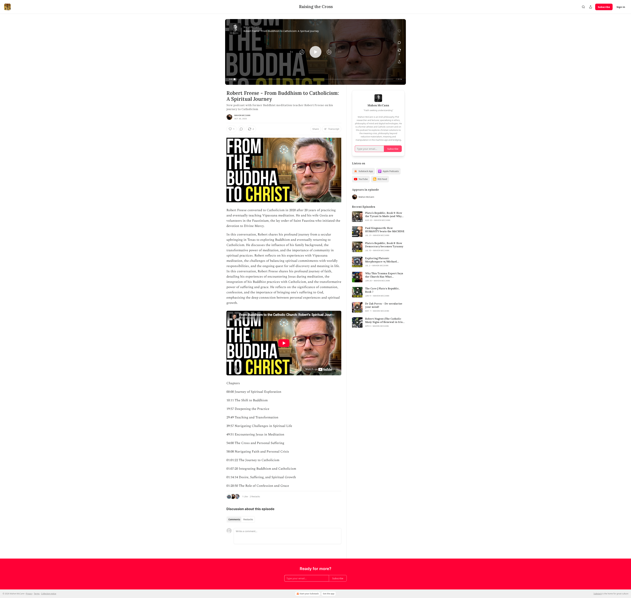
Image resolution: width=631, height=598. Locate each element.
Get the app (328, 593)
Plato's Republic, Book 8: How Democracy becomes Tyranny (384, 245)
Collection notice (48, 593)
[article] (378, 216)
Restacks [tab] (248, 519)
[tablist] (240, 519)
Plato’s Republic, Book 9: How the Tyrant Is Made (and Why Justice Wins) (383, 214)
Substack (598, 593)
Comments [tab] (234, 519)
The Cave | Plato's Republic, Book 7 (382, 290)
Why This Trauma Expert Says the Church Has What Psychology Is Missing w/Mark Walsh (384, 275)
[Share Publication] (590, 7)
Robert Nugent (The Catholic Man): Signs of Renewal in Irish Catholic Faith (384, 320)
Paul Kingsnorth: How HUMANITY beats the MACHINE (384, 229)
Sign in (621, 7)
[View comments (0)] (399, 42)
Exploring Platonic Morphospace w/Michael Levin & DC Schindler (381, 260)
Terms (37, 593)
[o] (357, 216)
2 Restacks (255, 496)
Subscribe (604, 7)
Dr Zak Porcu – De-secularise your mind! (383, 305)
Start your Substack (309, 593)
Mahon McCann (242, 115)
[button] (291, 52)
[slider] (313, 79)
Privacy (29, 593)
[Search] (583, 7)
